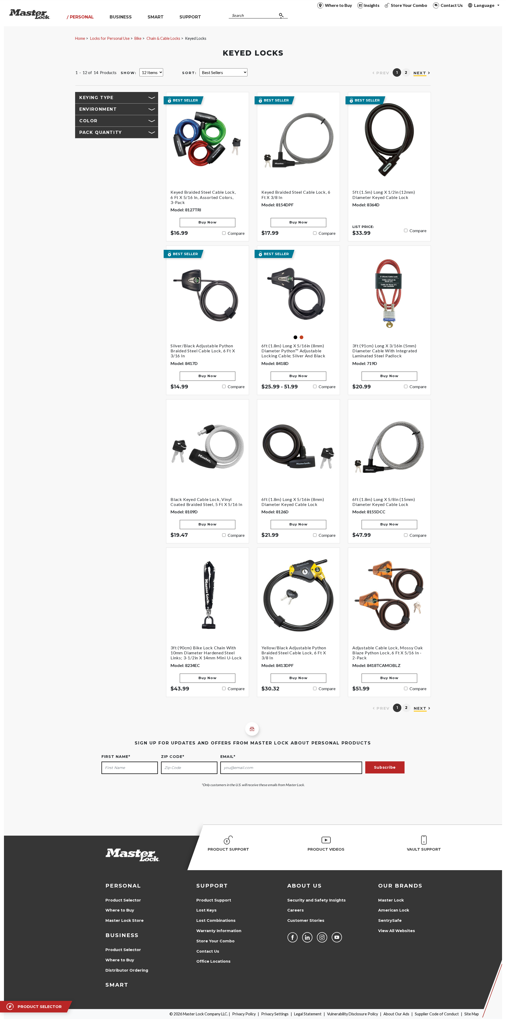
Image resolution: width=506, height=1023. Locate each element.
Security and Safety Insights (316, 900)
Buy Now (207, 222)
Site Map (471, 1014)
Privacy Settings (275, 1014)
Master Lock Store (124, 920)
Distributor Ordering (126, 970)
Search (238, 15)
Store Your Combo (215, 941)
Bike (138, 38)
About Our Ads (396, 1014)
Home (80, 38)
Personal (123, 886)
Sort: (189, 73)
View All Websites (396, 930)
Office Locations (213, 961)
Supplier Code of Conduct (437, 1014)
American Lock (393, 910)
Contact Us (207, 951)
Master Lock (391, 900)
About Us (304, 886)
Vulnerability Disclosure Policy (352, 1014)
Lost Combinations (216, 920)
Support (212, 886)
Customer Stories (305, 920)
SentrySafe (390, 920)
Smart (116, 985)
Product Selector (123, 900)
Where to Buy (119, 910)
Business (122, 935)
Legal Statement (308, 1014)
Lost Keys (206, 910)
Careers (295, 910)
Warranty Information (218, 930)
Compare (236, 233)
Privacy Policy (244, 1014)
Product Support (213, 900)
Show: (129, 73)
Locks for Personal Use (110, 38)
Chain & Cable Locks (163, 38)
